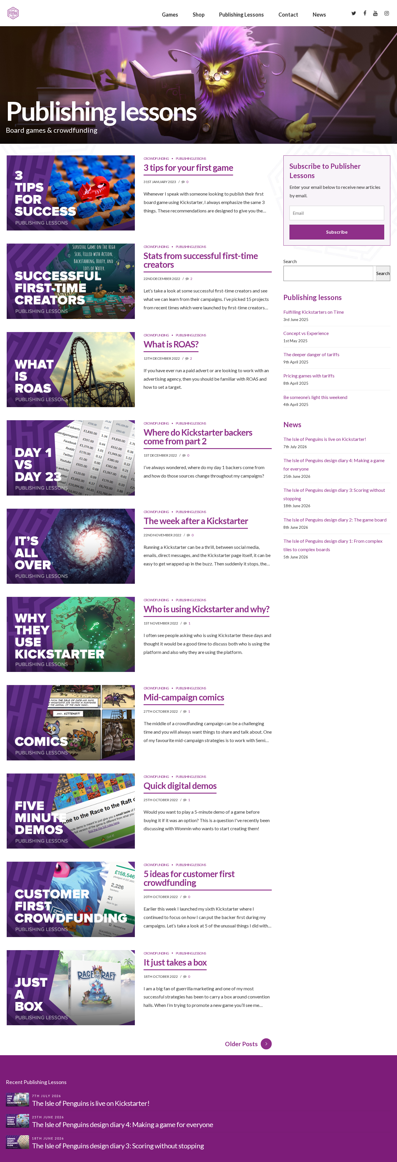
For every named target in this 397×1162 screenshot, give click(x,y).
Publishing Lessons (241, 14)
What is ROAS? (171, 344)
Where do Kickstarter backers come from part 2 (198, 436)
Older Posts (241, 1043)
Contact (288, 14)
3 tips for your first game (188, 167)
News (319, 14)
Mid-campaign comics (184, 697)
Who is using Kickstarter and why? (206, 609)
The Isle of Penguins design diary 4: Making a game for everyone (122, 1124)
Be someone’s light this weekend (315, 397)
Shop (199, 14)
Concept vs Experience (306, 333)
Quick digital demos (180, 785)
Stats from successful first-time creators (201, 259)
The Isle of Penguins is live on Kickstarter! (324, 439)
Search (290, 261)
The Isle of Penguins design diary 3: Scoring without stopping (118, 1145)
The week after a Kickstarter (196, 520)
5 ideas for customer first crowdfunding (189, 878)
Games (170, 14)
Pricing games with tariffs (309, 375)
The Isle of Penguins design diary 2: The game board (335, 519)
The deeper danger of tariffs (311, 354)
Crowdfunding (156, 158)
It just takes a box (175, 962)
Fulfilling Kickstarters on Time (313, 312)
